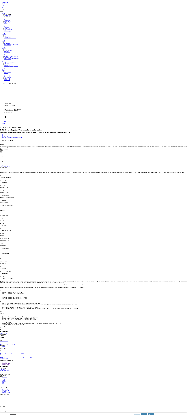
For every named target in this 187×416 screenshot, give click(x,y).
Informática (6, 26)
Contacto (3, 81)
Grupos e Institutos (7, 52)
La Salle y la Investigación (8, 50)
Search (3, 9)
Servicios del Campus (7, 45)
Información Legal (7, 78)
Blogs (3, 69)
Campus (3, 41)
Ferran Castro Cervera (3, 164)
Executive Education (7, 21)
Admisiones (4, 34)
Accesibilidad (4, 391)
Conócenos (6, 73)
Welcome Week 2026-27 (4, 341)
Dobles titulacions (5, 136)
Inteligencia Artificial (7, 28)
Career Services (6, 63)
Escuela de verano (7, 22)
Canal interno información (6, 392)
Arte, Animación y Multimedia (9, 25)
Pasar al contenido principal (4, 0)
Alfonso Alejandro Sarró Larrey (5, 166)
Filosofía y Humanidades (8, 32)
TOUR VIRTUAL (7, 121)
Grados (5, 17)
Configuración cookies (137, 414)
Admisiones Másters (7, 37)
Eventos (5, 47)
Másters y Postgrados (7, 18)
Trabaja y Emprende (7, 43)
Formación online (7, 20)
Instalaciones (6, 46)
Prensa (3, 7)
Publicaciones (6, 55)
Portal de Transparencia (7, 77)
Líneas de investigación (7, 53)
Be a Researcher (6, 51)
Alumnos (3, 3)
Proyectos (5, 54)
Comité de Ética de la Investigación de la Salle (11, 58)
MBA (5, 30)
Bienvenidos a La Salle (7, 72)
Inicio (3, 134)
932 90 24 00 (6, 104)
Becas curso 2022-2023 (6, 363)
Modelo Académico (7, 76)
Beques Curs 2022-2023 (6, 364)
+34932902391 (2, 369)
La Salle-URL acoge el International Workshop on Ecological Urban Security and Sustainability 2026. (16, 357)
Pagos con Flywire (7, 40)
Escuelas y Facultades (7, 74)
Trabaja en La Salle (7, 80)
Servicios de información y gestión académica (11, 44)
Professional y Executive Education (9, 62)
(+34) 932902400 (4, 377)
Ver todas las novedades (4, 358)
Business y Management (8, 29)
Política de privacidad (21, 409)
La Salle (3, 70)
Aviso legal (16, 409)
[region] (93, 414)
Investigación (4, 48)
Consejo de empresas (7, 68)
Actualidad (4, 123)
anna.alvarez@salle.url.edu (4, 370)
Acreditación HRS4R (7, 57)
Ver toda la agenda (3, 346)
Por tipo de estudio (7, 16)
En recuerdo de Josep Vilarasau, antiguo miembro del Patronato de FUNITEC (12, 353)
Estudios (3, 13)
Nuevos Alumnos (5, 2)
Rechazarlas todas (143, 414)
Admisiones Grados (7, 36)
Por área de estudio (7, 24)
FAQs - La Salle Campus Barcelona (9, 39)
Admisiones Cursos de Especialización (10, 38)
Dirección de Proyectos (7, 31)
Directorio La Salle (7, 79)
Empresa (3, 61)
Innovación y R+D (7, 65)
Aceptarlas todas (150, 414)
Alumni (3, 4)
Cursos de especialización (8, 19)
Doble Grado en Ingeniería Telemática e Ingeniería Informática (12, 137)
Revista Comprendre (7, 59)
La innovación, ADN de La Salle (9, 67)
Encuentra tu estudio (7, 14)
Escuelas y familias (5, 6)
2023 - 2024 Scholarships (6, 362)
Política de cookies (28, 409)
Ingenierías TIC (6, 27)
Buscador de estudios (7, 15)
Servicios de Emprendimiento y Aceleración (11, 66)
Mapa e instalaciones (5, 390)
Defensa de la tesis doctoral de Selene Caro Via (7, 344)
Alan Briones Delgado (3, 165)
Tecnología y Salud (7, 33)
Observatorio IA (6, 60)
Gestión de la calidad (7, 75)
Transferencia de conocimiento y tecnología (11, 56)
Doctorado (6, 23)
